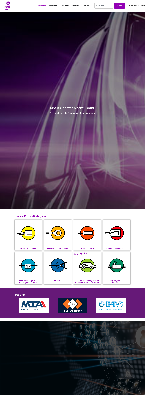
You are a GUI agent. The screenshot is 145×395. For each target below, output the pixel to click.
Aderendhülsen (87, 248)
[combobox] (103, 6)
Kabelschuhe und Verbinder (58, 248)
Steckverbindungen (28, 248)
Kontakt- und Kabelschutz (117, 248)
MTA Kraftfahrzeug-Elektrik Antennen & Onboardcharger (87, 282)
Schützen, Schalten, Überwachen (117, 282)
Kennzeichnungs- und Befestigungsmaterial (28, 282)
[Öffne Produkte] (58, 5)
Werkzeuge (58, 281)
